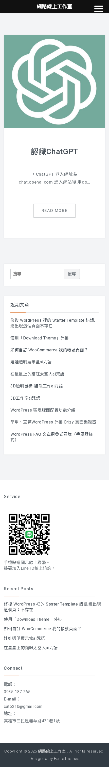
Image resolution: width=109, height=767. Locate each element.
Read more (54, 210)
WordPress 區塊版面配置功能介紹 (43, 410)
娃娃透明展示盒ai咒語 (31, 362)
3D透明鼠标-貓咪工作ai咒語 (36, 386)
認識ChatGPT (54, 151)
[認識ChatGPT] (54, 81)
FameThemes (66, 758)
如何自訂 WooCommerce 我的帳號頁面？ (49, 350)
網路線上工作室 (52, 751)
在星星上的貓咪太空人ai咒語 (37, 374)
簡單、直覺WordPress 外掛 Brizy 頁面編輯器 (53, 422)
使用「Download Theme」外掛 (39, 338)
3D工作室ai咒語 (25, 398)
